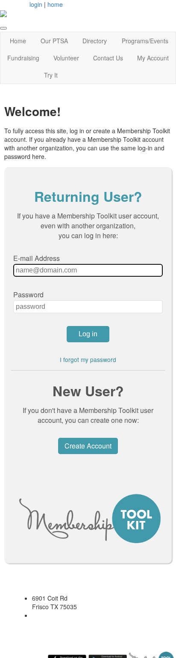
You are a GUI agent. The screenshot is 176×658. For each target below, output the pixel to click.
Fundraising (23, 58)
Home (18, 40)
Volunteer (66, 58)
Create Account (88, 446)
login (35, 4)
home (55, 4)
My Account (153, 58)
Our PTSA (54, 40)
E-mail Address (36, 258)
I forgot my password (88, 359)
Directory (94, 40)
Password (28, 294)
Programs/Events (145, 40)
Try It (51, 75)
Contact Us (108, 58)
